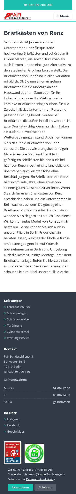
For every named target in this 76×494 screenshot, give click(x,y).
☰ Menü (63, 16)
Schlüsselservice (18, 319)
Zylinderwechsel (18, 332)
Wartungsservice (18, 338)
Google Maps (16, 431)
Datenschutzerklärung (40, 479)
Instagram (13, 419)
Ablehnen (45, 487)
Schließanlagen (17, 313)
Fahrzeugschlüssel (19, 307)
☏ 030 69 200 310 (38, 5)
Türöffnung (14, 325)
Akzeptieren (20, 487)
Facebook (13, 425)
